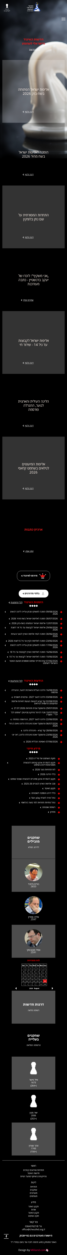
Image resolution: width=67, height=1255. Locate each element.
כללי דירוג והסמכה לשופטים (43, 793)
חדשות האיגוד (33, 1173)
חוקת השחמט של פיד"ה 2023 (42, 758)
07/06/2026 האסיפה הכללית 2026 (42, 742)
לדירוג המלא (33, 847)
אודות (33, 1209)
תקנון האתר (33, 1206)
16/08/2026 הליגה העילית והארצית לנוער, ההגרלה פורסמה (34, 691)
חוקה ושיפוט (33, 1215)
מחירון (52, 812)
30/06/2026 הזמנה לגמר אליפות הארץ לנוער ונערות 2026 (34, 635)
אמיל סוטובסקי (33, 950)
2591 (33, 952)
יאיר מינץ (33, 1113)
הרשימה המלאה (33, 1045)
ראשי (33, 1165)
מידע (33, 1202)
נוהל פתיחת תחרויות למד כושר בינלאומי (38, 802)
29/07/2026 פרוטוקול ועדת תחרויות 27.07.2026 (36, 708)
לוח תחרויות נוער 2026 (45, 769)
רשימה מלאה (33, 1010)
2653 (33, 886)
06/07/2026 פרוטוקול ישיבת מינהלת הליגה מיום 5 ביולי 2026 (33, 724)
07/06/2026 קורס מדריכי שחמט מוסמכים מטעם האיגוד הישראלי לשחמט (33, 662)
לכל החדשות (34, 49)
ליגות (33, 1182)
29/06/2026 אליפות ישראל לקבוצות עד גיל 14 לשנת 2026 (34, 628)
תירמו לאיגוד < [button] (29, 576)
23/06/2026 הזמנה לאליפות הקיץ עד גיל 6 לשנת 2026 (33, 641)
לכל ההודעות (16, 680)
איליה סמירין (33, 917)
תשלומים (33, 1196)
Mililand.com (38, 1250)
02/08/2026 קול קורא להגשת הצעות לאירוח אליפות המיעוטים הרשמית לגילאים (35, 702)
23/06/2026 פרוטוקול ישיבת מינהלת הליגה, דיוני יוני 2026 (35, 736)
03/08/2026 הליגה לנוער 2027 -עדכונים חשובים (36, 697)
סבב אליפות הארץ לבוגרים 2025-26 (39, 784)
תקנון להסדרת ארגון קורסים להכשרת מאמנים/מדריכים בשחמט (39, 764)
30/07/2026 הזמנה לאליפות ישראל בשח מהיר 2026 (34, 618)
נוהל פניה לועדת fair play (43, 798)
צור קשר (33, 1222)
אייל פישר (33, 1080)
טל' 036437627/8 (33, 1226)
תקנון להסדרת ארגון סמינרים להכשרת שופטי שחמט (32, 779)
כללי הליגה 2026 (47, 774)
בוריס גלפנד (33, 884)
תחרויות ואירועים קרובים (33, 1170)
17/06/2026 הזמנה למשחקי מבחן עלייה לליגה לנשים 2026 (34, 646)
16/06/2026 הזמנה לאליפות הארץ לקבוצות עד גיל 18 (34, 652)
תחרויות (33, 1186)
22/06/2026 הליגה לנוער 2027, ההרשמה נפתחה (35, 719)
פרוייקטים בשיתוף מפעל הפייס (33, 1176)
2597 (33, 919)
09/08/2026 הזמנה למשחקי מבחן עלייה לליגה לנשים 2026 (34, 613)
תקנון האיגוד (50, 788)
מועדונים (33, 1192)
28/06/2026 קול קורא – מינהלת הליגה (40, 730)
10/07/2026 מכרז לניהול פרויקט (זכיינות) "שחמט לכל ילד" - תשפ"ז (34, 713)
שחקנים (33, 1189)
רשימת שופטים (48, 807)
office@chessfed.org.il (33, 1229)
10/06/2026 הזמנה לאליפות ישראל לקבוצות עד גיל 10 (33, 657)
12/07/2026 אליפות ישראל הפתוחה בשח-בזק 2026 (35, 623)
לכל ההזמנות (16, 602)
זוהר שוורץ (33, 1146)
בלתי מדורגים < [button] (31, 593)
